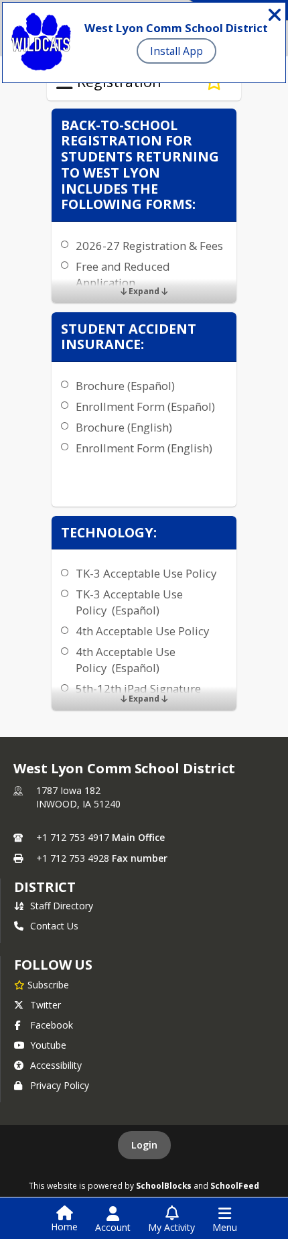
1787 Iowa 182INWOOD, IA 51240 (78, 797)
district (45, 887)
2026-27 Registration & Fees (149, 245)
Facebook (51, 1025)
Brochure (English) (124, 427)
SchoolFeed (234, 1185)
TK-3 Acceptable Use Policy (146, 573)
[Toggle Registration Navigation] (64, 82)
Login (144, 1144)
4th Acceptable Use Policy (142, 631)
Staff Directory (61, 905)
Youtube (48, 1045)
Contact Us (54, 925)
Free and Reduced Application (123, 274)
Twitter (45, 1004)
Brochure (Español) (125, 385)
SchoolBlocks (164, 1185)
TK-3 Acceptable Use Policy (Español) (129, 602)
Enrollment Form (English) (144, 448)
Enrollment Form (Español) (145, 406)
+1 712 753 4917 (72, 837)
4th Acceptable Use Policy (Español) (125, 659)
